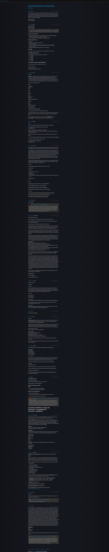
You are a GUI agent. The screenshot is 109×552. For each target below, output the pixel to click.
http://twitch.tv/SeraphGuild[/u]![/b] (35, 488)
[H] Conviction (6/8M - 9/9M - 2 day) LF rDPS (37, 499)
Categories (32, 549)
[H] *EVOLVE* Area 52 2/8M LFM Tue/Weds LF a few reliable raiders (41, 536)
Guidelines (36, 549)
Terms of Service (42, 549)
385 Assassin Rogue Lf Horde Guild (41, 6)
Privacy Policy (47, 549)
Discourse (33, 551)
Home (29, 549)
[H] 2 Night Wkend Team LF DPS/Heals (36, 204)
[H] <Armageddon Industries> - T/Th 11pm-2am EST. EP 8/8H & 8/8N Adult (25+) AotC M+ (44, 398)
